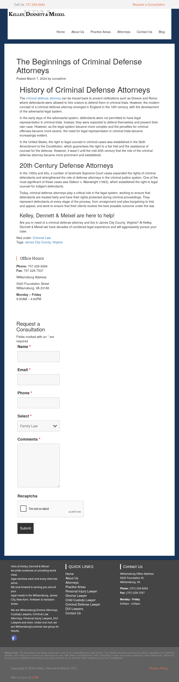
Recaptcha (27, 496)
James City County (38, 242)
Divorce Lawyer (76, 595)
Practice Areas (101, 31)
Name (24, 346)
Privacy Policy (158, 668)
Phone (24, 393)
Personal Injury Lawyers (37, 618)
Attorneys (123, 31)
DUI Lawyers (74, 608)
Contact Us (144, 31)
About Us (77, 31)
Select (24, 416)
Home (61, 31)
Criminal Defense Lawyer (82, 604)
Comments (28, 439)
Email (24, 369)
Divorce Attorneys (46, 610)
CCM (34, 677)
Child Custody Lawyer (80, 600)
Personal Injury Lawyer (81, 591)
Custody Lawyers (21, 614)
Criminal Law (42, 237)
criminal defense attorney (43, 98)
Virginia (57, 242)
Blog (162, 31)
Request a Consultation (149, 4)
